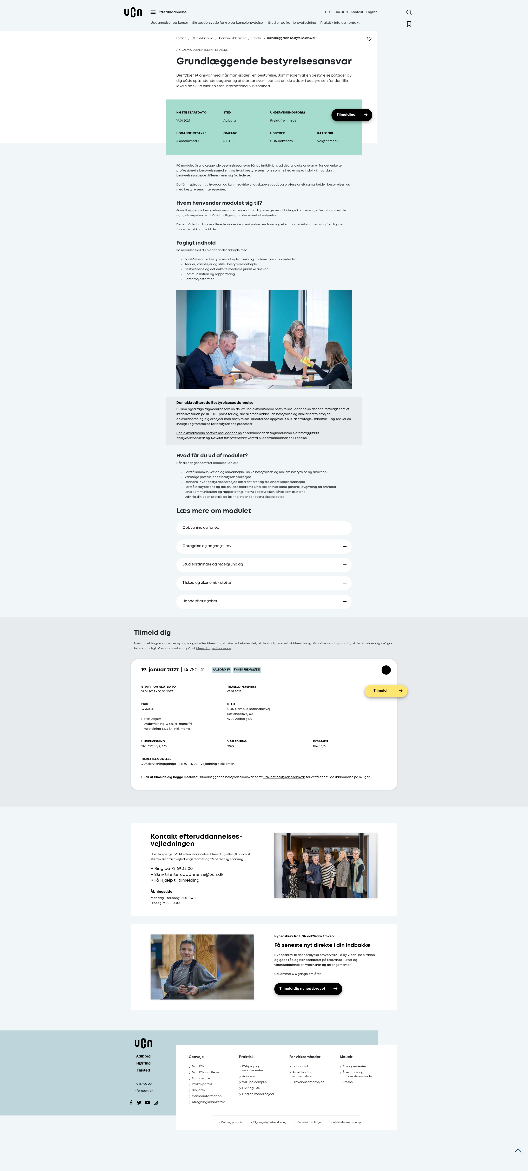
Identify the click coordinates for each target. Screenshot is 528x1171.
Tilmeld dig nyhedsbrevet (302, 989)
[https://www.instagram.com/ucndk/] (156, 1103)
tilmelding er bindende (213, 648)
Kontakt (357, 12)
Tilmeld (380, 691)
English (371, 12)
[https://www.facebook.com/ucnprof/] (131, 1103)
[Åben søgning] (409, 12)
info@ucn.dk (143, 1090)
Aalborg (143, 1056)
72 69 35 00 (182, 869)
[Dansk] (133, 17)
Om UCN (341, 12)
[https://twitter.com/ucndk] (139, 1103)
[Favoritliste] (409, 24)
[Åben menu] (153, 12)
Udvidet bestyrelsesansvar (284, 777)
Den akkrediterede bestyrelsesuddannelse (209, 433)
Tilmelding (346, 115)
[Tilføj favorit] (369, 39)
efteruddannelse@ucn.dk (196, 875)
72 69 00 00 (143, 1083)
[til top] (518, 1150)
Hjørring (143, 1063)
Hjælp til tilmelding (179, 880)
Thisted (143, 1070)
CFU (328, 12)
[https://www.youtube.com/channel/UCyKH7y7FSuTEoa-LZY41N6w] (147, 1103)
